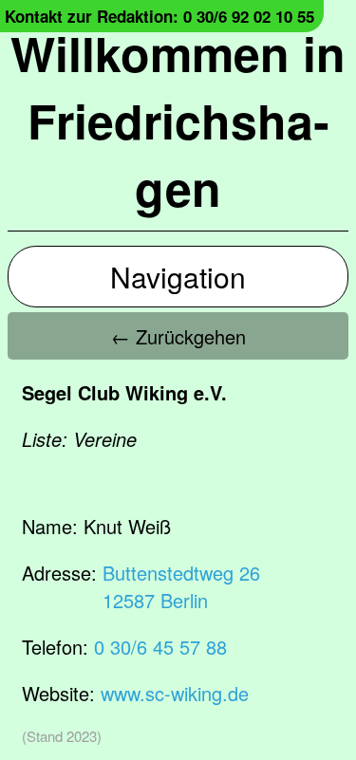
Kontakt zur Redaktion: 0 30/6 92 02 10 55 (159, 16)
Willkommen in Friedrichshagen (178, 120)
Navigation (178, 276)
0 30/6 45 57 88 (160, 646)
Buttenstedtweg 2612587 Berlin (181, 586)
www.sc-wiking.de (175, 693)
